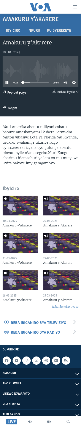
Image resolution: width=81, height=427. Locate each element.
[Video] (49, 421)
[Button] (10, 109)
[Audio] (29, 421)
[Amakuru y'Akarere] (20, 205)
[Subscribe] (56, 360)
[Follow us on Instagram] (26, 360)
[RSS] (66, 360)
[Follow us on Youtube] (17, 360)
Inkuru (33, 31)
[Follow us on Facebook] (7, 360)
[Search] (68, 421)
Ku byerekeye (59, 31)
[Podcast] (46, 360)
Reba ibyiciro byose (65, 307)
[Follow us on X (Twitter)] (36, 360)
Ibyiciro (13, 31)
